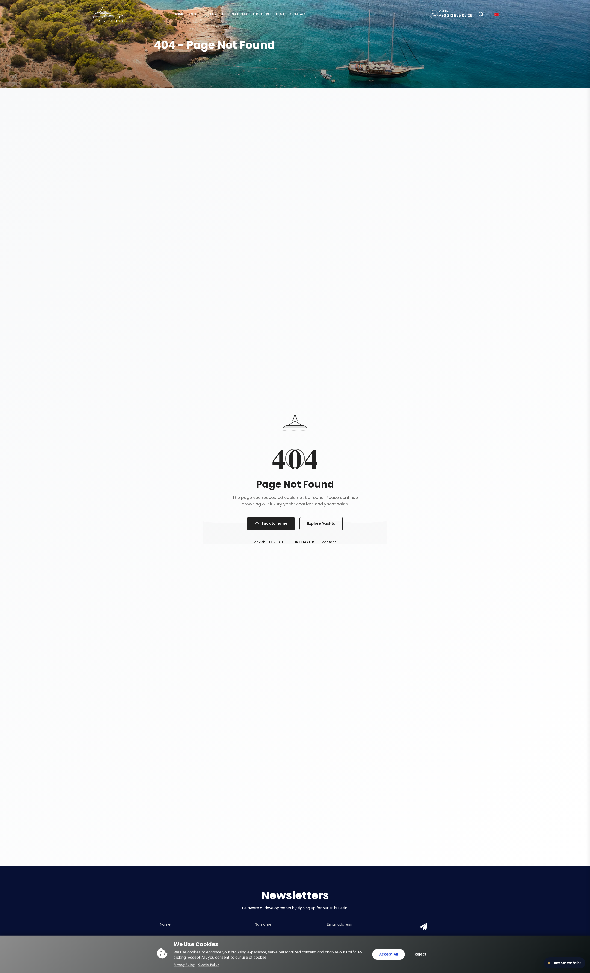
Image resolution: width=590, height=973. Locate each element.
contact (329, 542)
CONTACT (298, 14)
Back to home (274, 523)
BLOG (279, 14)
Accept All (388, 954)
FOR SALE (276, 542)
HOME (179, 14)
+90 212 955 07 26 (455, 15)
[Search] (481, 14)
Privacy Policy (184, 965)
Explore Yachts (321, 523)
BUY (213, 14)
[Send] (422, 927)
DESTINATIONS (234, 14)
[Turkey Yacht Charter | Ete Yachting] (106, 14)
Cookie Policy (208, 965)
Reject (420, 954)
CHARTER (197, 14)
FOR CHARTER (303, 542)
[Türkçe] (496, 14)
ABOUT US (260, 14)
